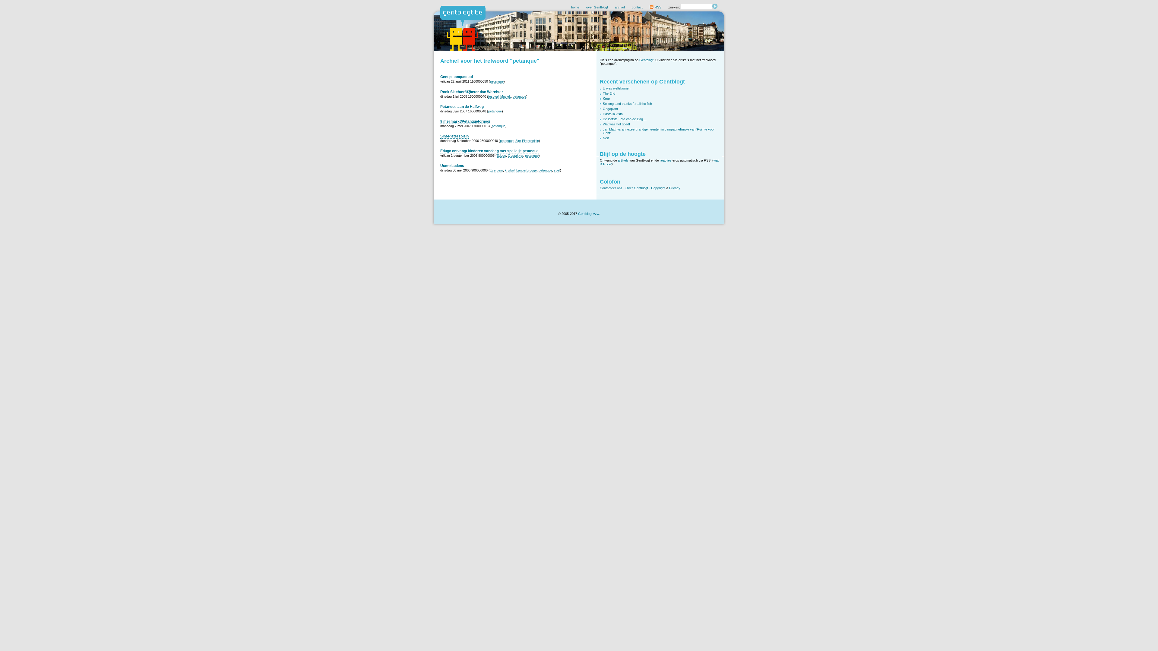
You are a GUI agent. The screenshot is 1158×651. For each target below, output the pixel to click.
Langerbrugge (526, 170)
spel (557, 170)
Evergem (496, 170)
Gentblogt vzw (588, 213)
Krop (606, 98)
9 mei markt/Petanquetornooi (465, 121)
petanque (497, 81)
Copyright (658, 188)
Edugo (501, 155)
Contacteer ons (611, 188)
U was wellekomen (616, 88)
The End (609, 93)
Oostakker (515, 155)
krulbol (509, 170)
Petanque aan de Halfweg (462, 107)
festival (493, 96)
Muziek (505, 96)
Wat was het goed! (616, 124)
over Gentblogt (597, 7)
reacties (666, 160)
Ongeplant (610, 109)
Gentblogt (646, 60)
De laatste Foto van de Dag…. (625, 119)
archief (620, 7)
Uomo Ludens (452, 166)
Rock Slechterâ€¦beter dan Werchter (471, 92)
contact (637, 7)
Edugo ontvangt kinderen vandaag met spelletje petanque (489, 151)
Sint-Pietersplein (454, 136)
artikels (623, 160)
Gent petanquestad (456, 77)
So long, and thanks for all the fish (627, 103)
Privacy (674, 188)
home (575, 7)
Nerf (606, 138)
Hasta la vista (613, 114)
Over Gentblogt (636, 188)
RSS (657, 7)
